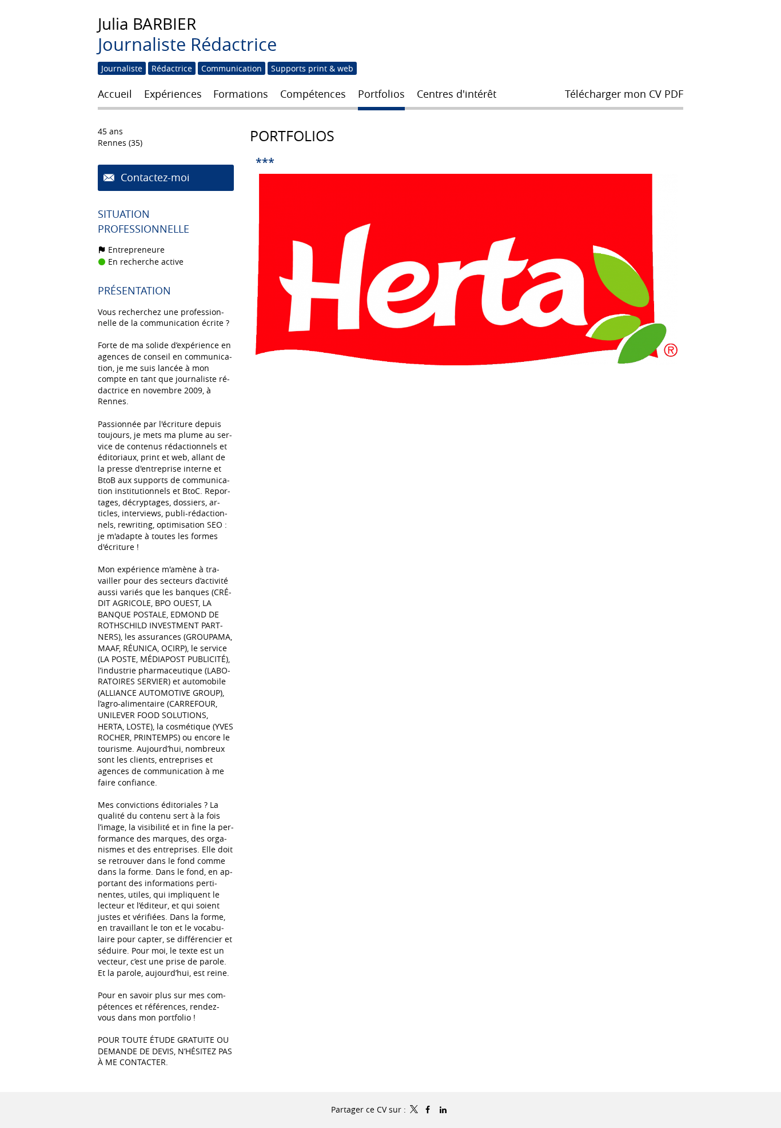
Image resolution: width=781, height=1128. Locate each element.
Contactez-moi (154, 177)
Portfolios (292, 135)
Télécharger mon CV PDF (624, 94)
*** (265, 162)
